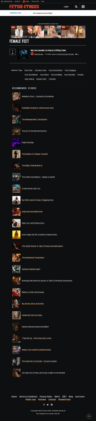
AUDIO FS (17, 1)
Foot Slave (44, 74)
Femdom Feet (40, 70)
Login (66, 6)
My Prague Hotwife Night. (13, 13)
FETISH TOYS (35, 1)
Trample (52, 79)
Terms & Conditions (28, 396)
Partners (42, 399)
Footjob (80, 74)
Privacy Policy (46, 396)
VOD (42, 1)
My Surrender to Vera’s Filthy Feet (48, 50)
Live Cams (80, 396)
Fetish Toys (31, 399)
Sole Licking (29, 79)
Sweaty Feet (41, 79)
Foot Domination (56, 70)
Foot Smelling (56, 74)
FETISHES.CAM (8, 1)
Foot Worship (69, 74)
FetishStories (38, 54)
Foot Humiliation (31, 74)
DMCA (57, 396)
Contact (52, 399)
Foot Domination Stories (65, 54)
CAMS (27, 1)
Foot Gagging (70, 70)
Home (14, 396)
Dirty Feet (29, 70)
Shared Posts (64, 399)
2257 (64, 396)
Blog (71, 396)
